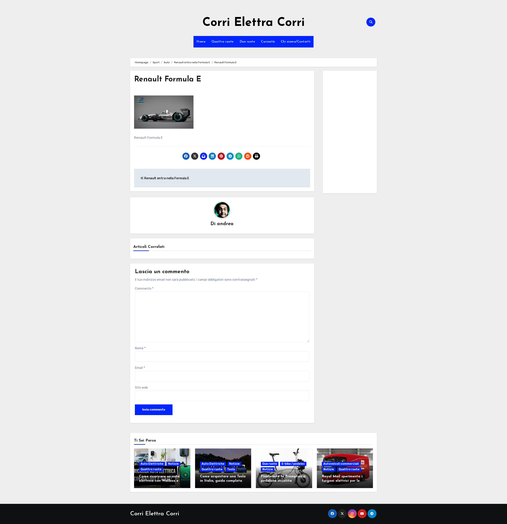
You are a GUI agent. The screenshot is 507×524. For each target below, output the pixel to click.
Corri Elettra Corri (253, 23)
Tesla (231, 469)
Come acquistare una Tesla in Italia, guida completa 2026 (223, 481)
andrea (225, 224)
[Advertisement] (350, 133)
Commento (144, 288)
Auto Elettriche (152, 463)
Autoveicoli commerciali (341, 463)
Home (201, 41)
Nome (140, 348)
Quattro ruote (223, 41)
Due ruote (247, 41)
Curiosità (268, 41)
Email (140, 368)
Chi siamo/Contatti (296, 41)
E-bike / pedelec (293, 463)
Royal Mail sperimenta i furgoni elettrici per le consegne (342, 481)
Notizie (173, 463)
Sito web (141, 387)
